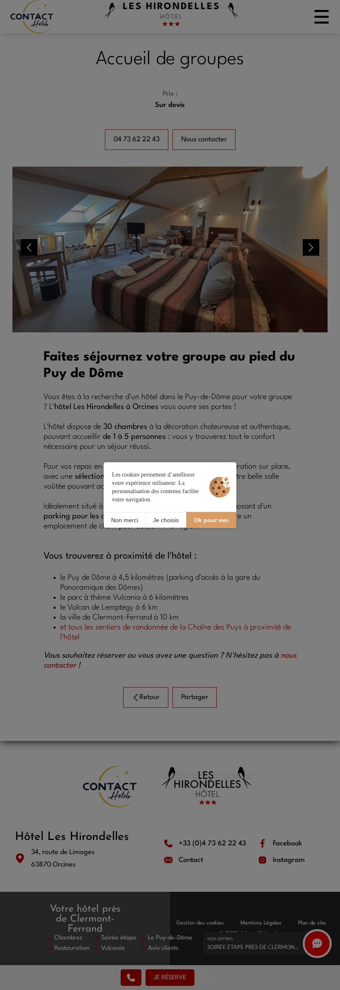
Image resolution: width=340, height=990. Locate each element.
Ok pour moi (211, 519)
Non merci (124, 519)
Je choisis (166, 519)
